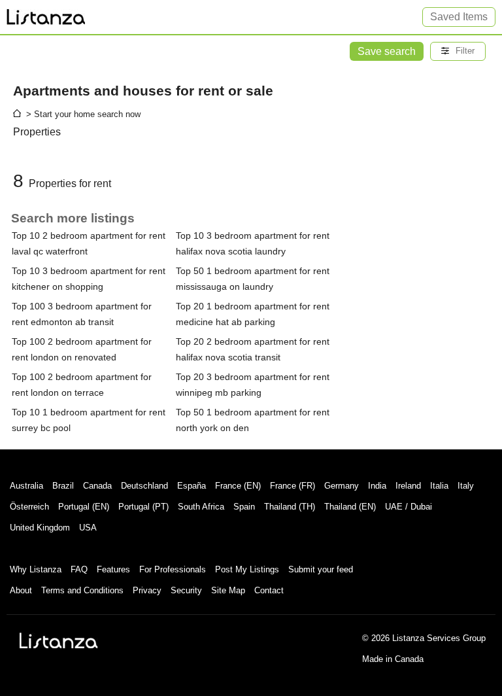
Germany (341, 486)
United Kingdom (40, 527)
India (377, 486)
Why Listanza (35, 569)
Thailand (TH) (289, 507)
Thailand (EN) (350, 507)
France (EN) (238, 486)
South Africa (201, 507)
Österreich (29, 507)
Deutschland (144, 486)
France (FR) (292, 486)
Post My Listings (247, 569)
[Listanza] (59, 640)
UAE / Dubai (408, 507)
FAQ (79, 569)
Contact (269, 590)
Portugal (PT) (143, 507)
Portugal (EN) (83, 507)
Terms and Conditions (82, 590)
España (191, 486)
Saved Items (459, 16)
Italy (466, 486)
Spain (244, 507)
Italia (439, 486)
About (21, 590)
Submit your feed (320, 569)
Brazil (63, 486)
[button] (458, 51)
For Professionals (172, 569)
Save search (387, 51)
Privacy (147, 590)
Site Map (228, 590)
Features (113, 569)
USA (88, 527)
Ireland (408, 486)
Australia (26, 486)
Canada (97, 486)
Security (186, 590)
